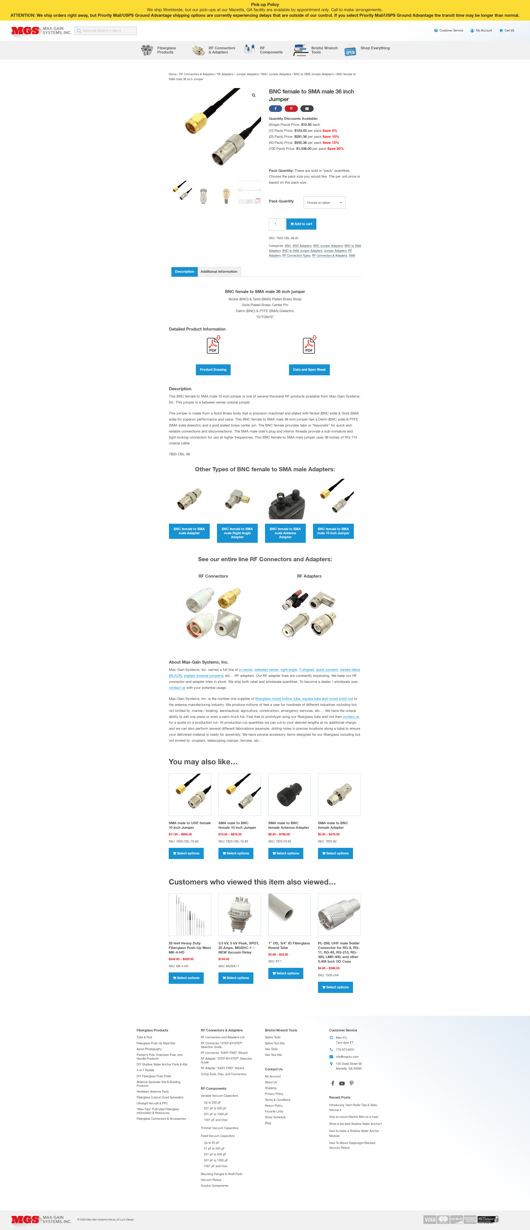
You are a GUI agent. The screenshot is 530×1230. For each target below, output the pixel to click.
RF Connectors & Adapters (196, 74)
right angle (289, 670)
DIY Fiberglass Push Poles (154, 1076)
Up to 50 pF (211, 1143)
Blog (268, 1123)
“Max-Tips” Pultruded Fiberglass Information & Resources (158, 1111)
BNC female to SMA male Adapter (189, 531)
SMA (352, 255)
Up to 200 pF (212, 1102)
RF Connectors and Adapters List (223, 1037)
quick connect (327, 670)
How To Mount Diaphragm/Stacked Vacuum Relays (352, 1146)
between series (266, 670)
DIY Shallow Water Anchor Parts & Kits (162, 1064)
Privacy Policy (274, 1094)
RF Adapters (225, 74)
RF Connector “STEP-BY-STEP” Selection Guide (222, 1045)
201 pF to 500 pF (215, 1108)
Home (173, 74)
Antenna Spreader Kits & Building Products (158, 1084)
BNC (288, 246)
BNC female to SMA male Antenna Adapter (285, 533)
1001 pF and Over (216, 1120)
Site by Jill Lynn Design (121, 1220)
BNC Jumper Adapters (276, 74)
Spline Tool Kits (275, 1043)
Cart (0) (509, 30)
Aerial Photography (149, 1049)
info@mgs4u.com (347, 1056)
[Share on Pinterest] (291, 108)
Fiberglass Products (152, 1030)
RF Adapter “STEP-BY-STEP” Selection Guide (226, 1060)
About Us (271, 1082)
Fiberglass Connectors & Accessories (161, 1118)
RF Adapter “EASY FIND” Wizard (222, 1068)
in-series (246, 670)
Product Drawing (213, 369)
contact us (177, 688)
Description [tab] (184, 272)
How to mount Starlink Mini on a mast (353, 1117)
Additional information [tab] (219, 272)
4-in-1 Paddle (145, 1070)
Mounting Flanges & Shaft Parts (221, 1174)
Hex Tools (271, 1049)
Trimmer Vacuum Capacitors (219, 1128)
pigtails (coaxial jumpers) (203, 676)
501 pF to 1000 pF (216, 1114)
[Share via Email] (307, 108)
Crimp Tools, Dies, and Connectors (223, 1074)
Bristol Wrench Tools (281, 1030)
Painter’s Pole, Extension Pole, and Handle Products (159, 1057)
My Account (273, 1076)
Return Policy (274, 1105)
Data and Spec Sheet (309, 369)
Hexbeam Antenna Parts (153, 1091)
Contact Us (274, 1069)
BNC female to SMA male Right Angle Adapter (237, 533)
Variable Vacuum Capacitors (219, 1095)
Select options (188, 853)
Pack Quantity (281, 201)
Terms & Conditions (277, 1100)
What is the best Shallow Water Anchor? (355, 1124)
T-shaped (306, 670)
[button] (254, 95)
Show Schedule (275, 1117)
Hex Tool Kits (273, 1055)
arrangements (368, 10)
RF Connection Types (296, 255)
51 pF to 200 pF (214, 1148)
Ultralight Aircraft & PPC (152, 1103)
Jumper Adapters (247, 74)
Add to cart (303, 224)
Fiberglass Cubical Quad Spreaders (160, 1097)
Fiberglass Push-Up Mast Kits (156, 1043)
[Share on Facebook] (275, 108)
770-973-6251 (345, 1049)
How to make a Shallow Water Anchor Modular (354, 1134)
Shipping (270, 1088)
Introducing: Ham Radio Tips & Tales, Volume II (353, 1108)
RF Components (213, 1088)
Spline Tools (273, 1037)
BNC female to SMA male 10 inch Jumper (333, 531)
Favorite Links (274, 1111)
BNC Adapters (302, 246)
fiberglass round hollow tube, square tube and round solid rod (304, 699)
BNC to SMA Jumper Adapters (314, 74)
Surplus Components (214, 1185)
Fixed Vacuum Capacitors (218, 1136)
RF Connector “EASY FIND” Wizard (224, 1053)
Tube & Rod (144, 1037)
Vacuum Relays (211, 1180)
